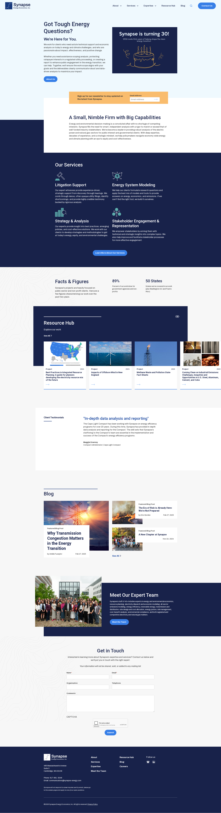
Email (114, 673)
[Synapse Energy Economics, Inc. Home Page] (17, 5)
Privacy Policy (92, 804)
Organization (72, 683)
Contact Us (207, 6)
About (94, 757)
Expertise (96, 766)
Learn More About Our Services (110, 253)
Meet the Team (119, 622)
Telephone (116, 683)
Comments (71, 693)
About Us (50, 79)
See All (47, 336)
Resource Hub (127, 757)
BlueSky (148, 762)
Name (69, 673)
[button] (191, 5)
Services (95, 762)
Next (178, 316)
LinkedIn (154, 762)
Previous (176, 316)
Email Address (136, 95)
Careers (124, 766)
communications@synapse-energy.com (65, 780)
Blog (122, 762)
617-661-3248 (56, 778)
